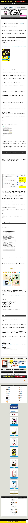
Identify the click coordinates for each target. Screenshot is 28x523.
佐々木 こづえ (21, 395)
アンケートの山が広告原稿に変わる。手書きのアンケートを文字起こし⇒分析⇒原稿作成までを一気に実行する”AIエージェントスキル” (14, 513)
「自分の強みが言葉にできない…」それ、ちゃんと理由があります (14, 506)
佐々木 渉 (21, 399)
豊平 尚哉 (21, 397)
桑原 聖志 (9, 393)
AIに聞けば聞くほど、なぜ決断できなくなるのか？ (14, 509)
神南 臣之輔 (9, 391)
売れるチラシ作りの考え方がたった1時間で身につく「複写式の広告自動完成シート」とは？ (13, 295)
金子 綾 (21, 389)
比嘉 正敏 (9, 389)
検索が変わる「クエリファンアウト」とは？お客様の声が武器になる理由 (14, 504)
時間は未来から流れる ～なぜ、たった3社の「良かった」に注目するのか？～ (14, 500)
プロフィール (21, 23)
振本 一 (21, 387)
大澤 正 (8, 395)
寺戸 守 (8, 397)
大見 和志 (21, 393)
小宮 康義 (21, 391)
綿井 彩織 (9, 399)
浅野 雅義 (9, 387)
